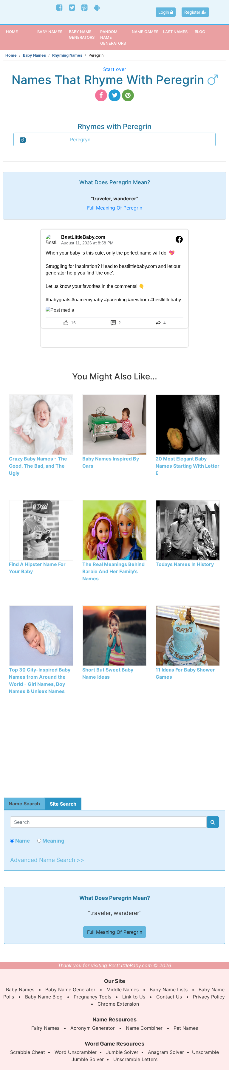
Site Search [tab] (63, 804)
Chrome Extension (118, 1004)
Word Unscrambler (76, 1052)
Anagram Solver (166, 1052)
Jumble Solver (122, 1052)
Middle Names (122, 990)
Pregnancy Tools (92, 997)
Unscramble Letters (135, 1059)
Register (193, 12)
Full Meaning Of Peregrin (114, 208)
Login (164, 12)
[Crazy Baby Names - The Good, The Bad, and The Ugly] (41, 424)
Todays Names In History (185, 564)
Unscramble (205, 1052)
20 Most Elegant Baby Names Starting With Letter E (187, 466)
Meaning (52, 841)
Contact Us (169, 997)
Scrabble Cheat (27, 1052)
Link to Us (133, 997)
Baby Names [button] (49, 31)
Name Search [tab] (24, 804)
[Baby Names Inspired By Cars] (114, 424)
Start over (114, 69)
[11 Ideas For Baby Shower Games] (187, 635)
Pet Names (186, 1028)
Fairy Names (45, 1028)
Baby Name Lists (169, 990)
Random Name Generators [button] (113, 37)
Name (22, 841)
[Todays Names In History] (187, 530)
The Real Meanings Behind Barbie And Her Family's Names (113, 571)
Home (21, 31)
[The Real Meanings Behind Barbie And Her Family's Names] (114, 530)
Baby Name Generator (70, 990)
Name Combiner (144, 1028)
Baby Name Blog (44, 997)
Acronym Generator (92, 1028)
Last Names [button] (175, 31)
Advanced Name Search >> (47, 859)
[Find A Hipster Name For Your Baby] (41, 530)
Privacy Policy (209, 997)
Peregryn (80, 139)
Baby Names (34, 55)
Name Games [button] (145, 31)
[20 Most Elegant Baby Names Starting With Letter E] (187, 424)
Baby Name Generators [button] (82, 34)
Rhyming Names (67, 55)
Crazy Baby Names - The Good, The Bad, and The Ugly (38, 466)
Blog (200, 31)
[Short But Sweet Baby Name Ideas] (114, 635)
